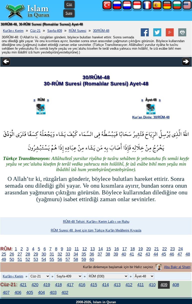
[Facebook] (145, 35)
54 (44, 259)
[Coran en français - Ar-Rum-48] (147, 8)
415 (93, 284)
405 (29, 292)
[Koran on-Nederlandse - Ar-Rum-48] (127, 8)
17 (124, 248)
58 (76, 259)
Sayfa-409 (54, 31)
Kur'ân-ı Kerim (13, 31)
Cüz (69, 4)
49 (4, 259)
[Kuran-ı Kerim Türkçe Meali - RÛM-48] (107, 8)
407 (6, 292)
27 (20, 254)
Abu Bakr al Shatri (177, 267)
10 (68, 248)
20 (148, 248)
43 (148, 254)
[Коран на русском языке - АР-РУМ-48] (117, 8)
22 (164, 248)
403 (53, 292)
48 (188, 254)
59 (84, 259)
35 (84, 254)
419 (46, 284)
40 (124, 254)
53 (36, 259)
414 (105, 284)
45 (164, 254)
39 (116, 254)
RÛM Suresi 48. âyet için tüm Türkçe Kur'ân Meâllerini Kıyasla (96, 230)
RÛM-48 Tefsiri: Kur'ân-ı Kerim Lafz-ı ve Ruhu (96, 221)
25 (4, 254)
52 (28, 259)
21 (156, 248)
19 (140, 248)
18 (132, 248)
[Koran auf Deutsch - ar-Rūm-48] (167, 8)
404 (41, 292)
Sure (69, 13)
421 (23, 284)
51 (20, 259)
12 (84, 248)
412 (129, 284)
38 (108, 254)
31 (52, 254)
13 (92, 248)
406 (17, 292)
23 (172, 248)
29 (36, 254)
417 (70, 284)
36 (92, 254)
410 (152, 284)
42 (140, 254)
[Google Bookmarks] (169, 35)
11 (76, 248)
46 (172, 254)
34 (76, 254)
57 (68, 259)
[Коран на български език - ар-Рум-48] (177, 8)
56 (60, 259)
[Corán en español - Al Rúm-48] (157, 8)
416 (81, 284)
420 (35, 284)
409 (163, 284)
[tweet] (157, 35)
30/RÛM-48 (101, 31)
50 (12, 259)
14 (100, 248)
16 (116, 248)
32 (60, 254)
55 (52, 259)
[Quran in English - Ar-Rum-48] (187, 8)
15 (108, 248)
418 (58, 284)
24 (180, 248)
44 (156, 254)
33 (68, 254)
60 (92, 259)
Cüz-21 (35, 31)
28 (28, 254)
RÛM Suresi (77, 31)
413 (117, 284)
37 (100, 254)
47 (180, 254)
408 (175, 284)
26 (12, 254)
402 (65, 292)
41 (132, 254)
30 (44, 254)
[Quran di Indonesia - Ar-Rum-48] (137, 8)
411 (140, 284)
